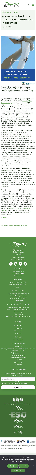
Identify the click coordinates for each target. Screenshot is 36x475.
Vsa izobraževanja (18, 271)
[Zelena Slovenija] (10, 5)
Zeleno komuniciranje (18, 355)
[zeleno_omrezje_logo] (18, 421)
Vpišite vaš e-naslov (18, 376)
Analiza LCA (18, 360)
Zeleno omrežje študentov (18, 304)
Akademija (18, 268)
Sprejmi (12, 466)
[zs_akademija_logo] (18, 408)
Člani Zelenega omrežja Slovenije (18, 293)
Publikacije (18, 328)
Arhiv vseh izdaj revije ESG (18, 282)
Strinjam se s (15, 383)
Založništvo (18, 326)
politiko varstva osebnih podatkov (19, 383)
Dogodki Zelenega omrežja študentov (18, 316)
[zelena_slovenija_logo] (18, 432)
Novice (16, 12)
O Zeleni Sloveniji (18, 343)
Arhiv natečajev (18, 340)
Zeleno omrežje (18, 291)
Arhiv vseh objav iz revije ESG (18, 284)
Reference (18, 346)
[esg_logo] (18, 414)
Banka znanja (18, 312)
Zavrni (24, 466)
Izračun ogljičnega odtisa (18, 357)
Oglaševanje (18, 287)
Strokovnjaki (18, 276)
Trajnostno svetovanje (18, 353)
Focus (5, 217)
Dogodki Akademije (18, 273)
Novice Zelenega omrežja (18, 296)
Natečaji (18, 337)
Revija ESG (18, 279)
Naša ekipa (18, 364)
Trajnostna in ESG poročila (18, 298)
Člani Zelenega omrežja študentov (18, 307)
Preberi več (18, 470)
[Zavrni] (34, 465)
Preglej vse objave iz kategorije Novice (14, 225)
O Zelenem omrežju (18, 300)
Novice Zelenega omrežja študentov (18, 309)
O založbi (18, 333)
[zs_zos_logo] (18, 427)
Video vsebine (18, 314)
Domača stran (6, 12)
